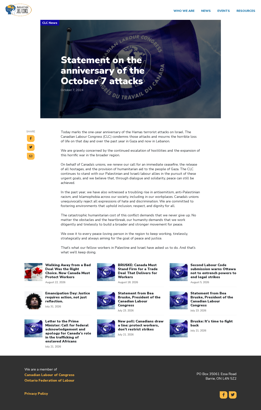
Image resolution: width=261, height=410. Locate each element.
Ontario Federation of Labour (49, 380)
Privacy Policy (36, 393)
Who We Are (184, 10)
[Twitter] (233, 395)
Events (223, 10)
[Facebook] (223, 395)
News (206, 10)
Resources (246, 10)
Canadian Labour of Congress (49, 375)
